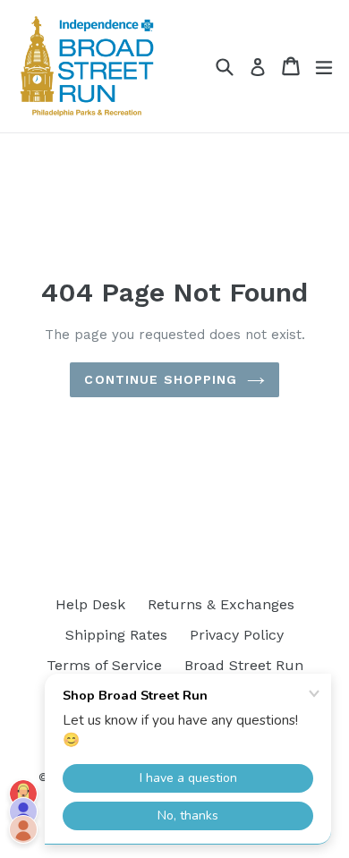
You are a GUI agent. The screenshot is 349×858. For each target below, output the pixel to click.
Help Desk (90, 604)
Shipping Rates (116, 634)
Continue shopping (160, 379)
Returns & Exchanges (221, 604)
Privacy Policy (237, 634)
